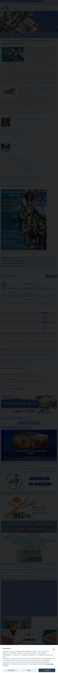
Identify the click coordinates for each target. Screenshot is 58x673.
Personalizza (11, 670)
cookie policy (50, 664)
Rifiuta (29, 670)
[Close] (53, 649)
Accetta (47, 670)
